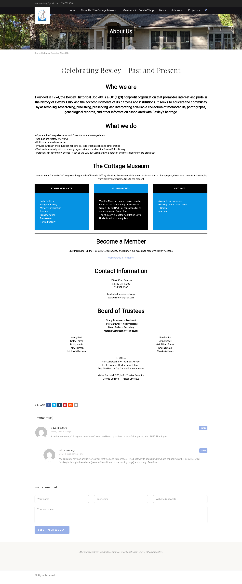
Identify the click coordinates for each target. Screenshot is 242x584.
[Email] (76, 405)
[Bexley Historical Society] (42, 15)
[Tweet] (54, 405)
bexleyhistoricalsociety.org (121, 294)
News (162, 10)
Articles (175, 10)
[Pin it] (65, 405)
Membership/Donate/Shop (138, 10)
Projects (193, 10)
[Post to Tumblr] (59, 405)
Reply (203, 428)
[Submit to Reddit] (70, 405)
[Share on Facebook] (48, 405)
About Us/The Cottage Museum (99, 10)
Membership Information (121, 257)
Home (71, 10)
